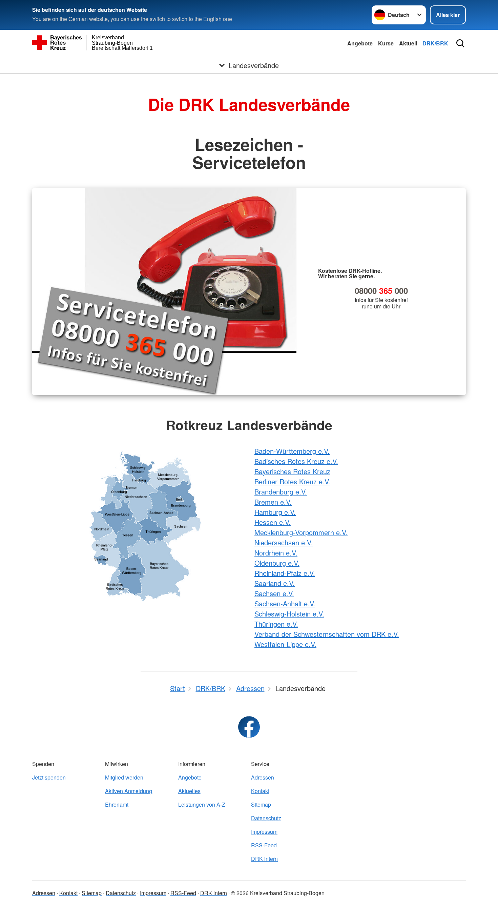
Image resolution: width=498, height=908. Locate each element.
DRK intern (264, 859)
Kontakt (260, 791)
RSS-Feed (264, 845)
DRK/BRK (435, 43)
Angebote (360, 43)
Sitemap (261, 804)
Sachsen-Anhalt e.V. (284, 603)
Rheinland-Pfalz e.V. (284, 573)
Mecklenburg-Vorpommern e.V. (301, 532)
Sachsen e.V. (274, 593)
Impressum (264, 831)
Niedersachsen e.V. (283, 542)
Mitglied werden (124, 777)
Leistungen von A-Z (201, 804)
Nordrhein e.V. (275, 553)
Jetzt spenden (49, 777)
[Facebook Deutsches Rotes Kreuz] (249, 727)
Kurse (386, 43)
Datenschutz (266, 818)
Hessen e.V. (272, 522)
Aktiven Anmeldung (128, 791)
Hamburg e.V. (275, 512)
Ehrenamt (116, 804)
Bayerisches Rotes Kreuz (292, 471)
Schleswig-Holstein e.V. (289, 614)
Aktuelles (189, 791)
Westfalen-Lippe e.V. (285, 644)
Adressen (262, 777)
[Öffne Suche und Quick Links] (460, 43)
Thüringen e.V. (276, 624)
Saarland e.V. (274, 583)
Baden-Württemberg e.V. (292, 451)
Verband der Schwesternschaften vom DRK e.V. (326, 634)
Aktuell (408, 43)
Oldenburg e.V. (276, 563)
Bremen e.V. (273, 502)
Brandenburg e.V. (280, 492)
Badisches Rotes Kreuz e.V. (296, 461)
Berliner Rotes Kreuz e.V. (292, 481)
